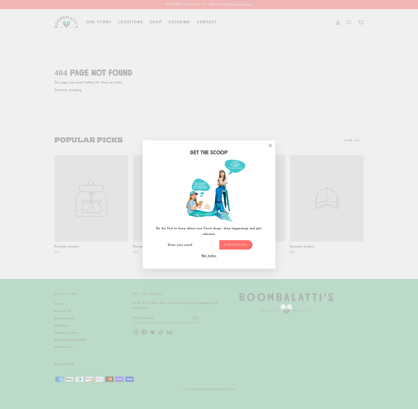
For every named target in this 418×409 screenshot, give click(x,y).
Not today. (209, 255)
